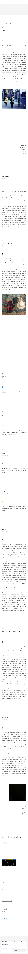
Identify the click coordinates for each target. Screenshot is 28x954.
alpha (3, 191)
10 (18, 837)
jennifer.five (4, 880)
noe (2, 891)
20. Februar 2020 (5, 719)
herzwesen (5, 717)
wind (3, 31)
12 (23, 837)
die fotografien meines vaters (11, 632)
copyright (4, 882)
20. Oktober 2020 (5, 633)
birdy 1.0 (3, 884)
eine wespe (5, 176)
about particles (5, 876)
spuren (3, 888)
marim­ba (4, 646)
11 (20, 837)
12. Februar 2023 (5, 417)
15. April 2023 (4, 379)
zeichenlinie (4, 878)
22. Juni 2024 (4, 178)
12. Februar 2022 (5, 531)
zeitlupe (3, 886)
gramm (4, 377)
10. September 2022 (5, 493)
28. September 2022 (5, 455)
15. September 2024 (5, 32)
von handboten (7, 244)
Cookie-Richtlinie (11, 948)
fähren (3, 889)
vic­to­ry (3, 430)
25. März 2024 (4, 245)
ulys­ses (3, 46)
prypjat (4, 529)
